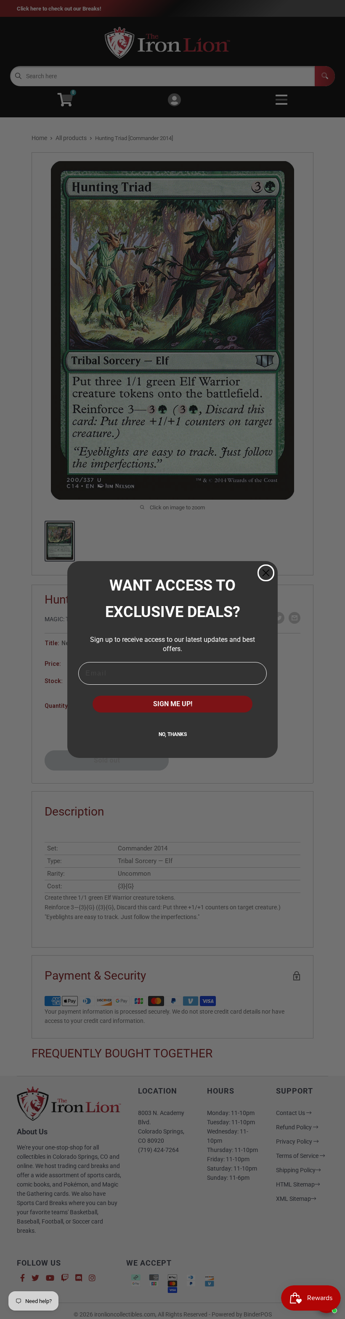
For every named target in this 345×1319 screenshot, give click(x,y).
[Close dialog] (265, 572)
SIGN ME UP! (172, 704)
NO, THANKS (173, 734)
